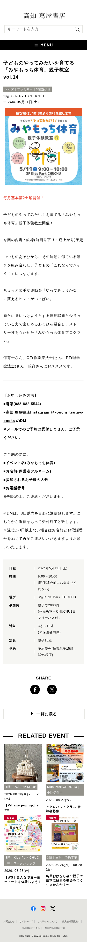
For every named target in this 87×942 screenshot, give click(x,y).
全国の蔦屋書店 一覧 (55, 928)
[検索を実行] (76, 31)
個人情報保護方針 (71, 921)
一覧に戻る (46, 714)
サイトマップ (25, 921)
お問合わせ (8, 921)
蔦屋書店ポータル (31, 928)
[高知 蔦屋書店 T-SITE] (43, 15)
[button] (43, 45)
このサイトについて (47, 921)
